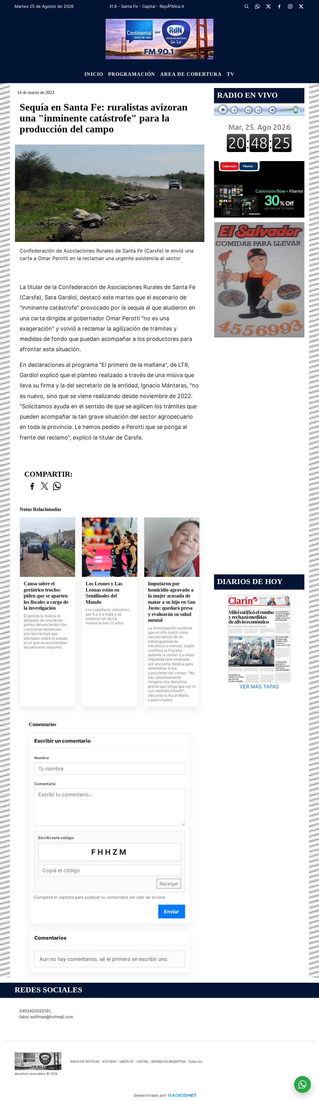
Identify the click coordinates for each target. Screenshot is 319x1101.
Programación (131, 74)
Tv (231, 74)
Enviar (171, 911)
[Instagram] (290, 6)
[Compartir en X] (44, 486)
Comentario (44, 783)
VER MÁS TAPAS (259, 686)
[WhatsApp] (257, 6)
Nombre (41, 757)
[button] (246, 6)
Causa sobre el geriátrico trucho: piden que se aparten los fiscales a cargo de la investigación (46, 596)
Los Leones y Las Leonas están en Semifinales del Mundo (104, 593)
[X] (268, 6)
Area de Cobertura (191, 74)
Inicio (93, 74)
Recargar (169, 883)
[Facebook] (279, 6)
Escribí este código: (56, 837)
